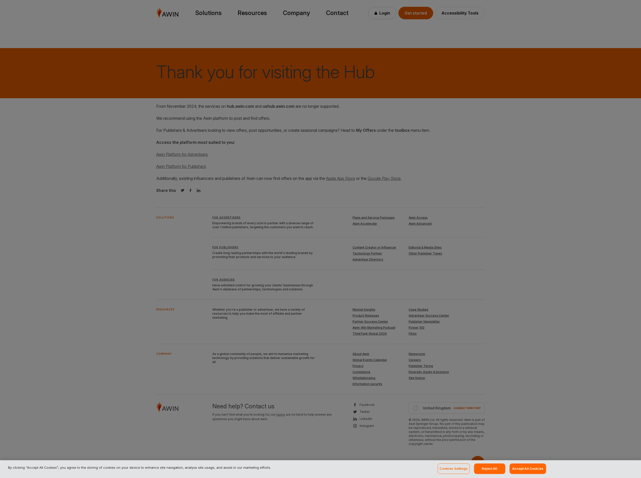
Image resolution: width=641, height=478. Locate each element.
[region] (320, 469)
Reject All (489, 468)
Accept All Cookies (527, 468)
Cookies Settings (453, 468)
